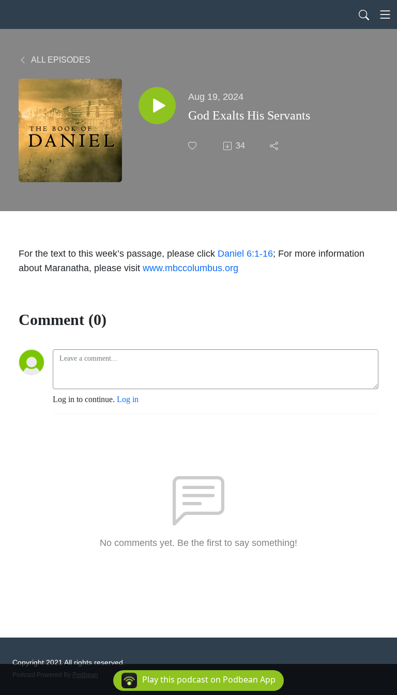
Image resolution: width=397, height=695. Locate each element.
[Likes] (193, 145)
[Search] (364, 14)
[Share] (275, 146)
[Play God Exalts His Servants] (157, 105)
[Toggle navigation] (385, 14)
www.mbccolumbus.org (190, 267)
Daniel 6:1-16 (245, 253)
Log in (128, 399)
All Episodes (59, 59)
